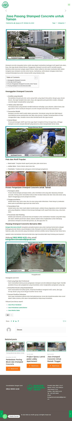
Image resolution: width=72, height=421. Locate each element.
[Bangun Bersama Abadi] (5, 4)
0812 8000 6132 (20, 237)
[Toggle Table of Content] (35, 77)
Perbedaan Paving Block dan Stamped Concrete (14, 361)
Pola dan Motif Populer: (14, 82)
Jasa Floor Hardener (14, 305)
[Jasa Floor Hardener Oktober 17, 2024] (1, 413)
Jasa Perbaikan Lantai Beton (17, 307)
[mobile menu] (69, 4)
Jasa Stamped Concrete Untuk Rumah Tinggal (54, 359)
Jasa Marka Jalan (14, 310)
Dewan (18, 23)
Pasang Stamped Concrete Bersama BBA (19, 85)
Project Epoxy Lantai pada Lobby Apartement (36, 359)
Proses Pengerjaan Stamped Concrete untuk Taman (22, 84)
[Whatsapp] (5, 416)
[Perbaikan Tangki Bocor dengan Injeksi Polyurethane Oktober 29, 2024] (70, 413)
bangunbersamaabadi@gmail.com (21, 239)
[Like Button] (8, 315)
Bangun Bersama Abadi (13, 227)
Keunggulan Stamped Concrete (16, 80)
